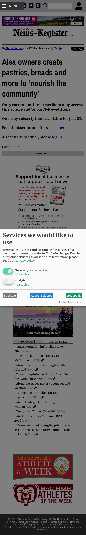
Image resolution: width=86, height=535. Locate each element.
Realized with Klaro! (70, 302)
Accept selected (41, 295)
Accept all (74, 295)
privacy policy (25, 260)
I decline (10, 295)
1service (22, 274)
